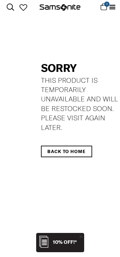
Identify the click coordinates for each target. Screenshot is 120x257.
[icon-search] (10, 7)
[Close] (81, 236)
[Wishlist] (23, 7)
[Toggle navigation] (112, 7)
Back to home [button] (66, 151)
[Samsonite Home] (60, 7)
